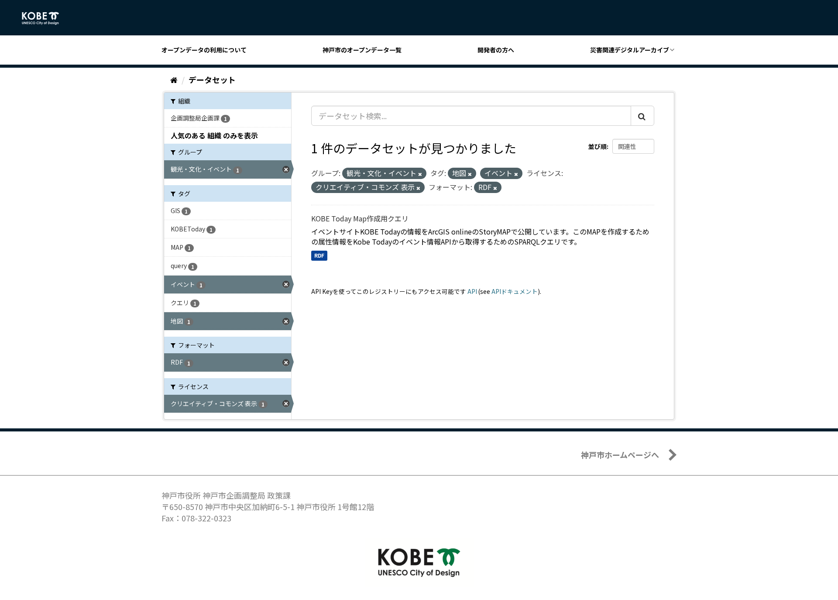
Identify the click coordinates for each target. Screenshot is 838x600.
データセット (212, 79)
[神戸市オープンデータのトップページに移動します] (45, 18)
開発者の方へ (495, 49)
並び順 (597, 146)
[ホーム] (174, 79)
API (472, 291)
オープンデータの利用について (204, 49)
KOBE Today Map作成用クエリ (360, 218)
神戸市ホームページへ (620, 454)
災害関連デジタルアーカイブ (629, 49)
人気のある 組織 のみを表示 (214, 135)
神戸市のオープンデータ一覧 (362, 49)
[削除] (420, 173)
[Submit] (642, 116)
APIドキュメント (514, 291)
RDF (319, 255)
